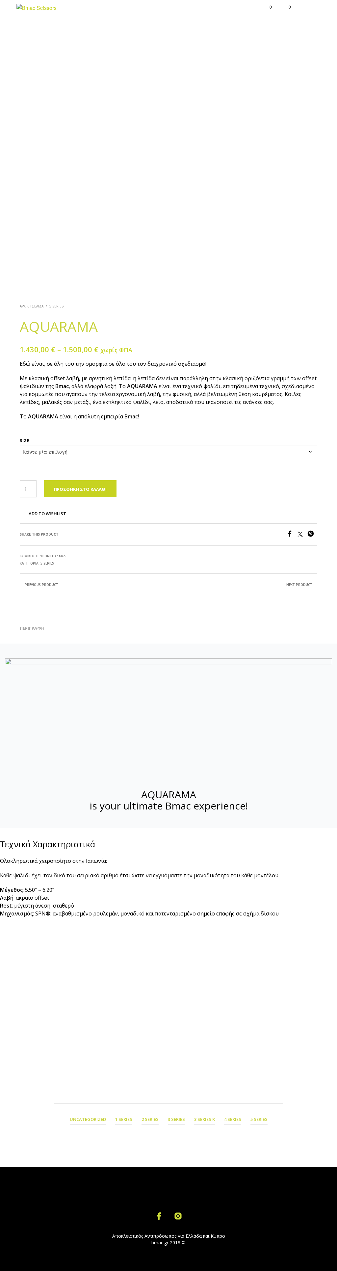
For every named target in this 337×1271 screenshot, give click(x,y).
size (24, 440)
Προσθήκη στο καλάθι (80, 489)
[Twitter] (302, 535)
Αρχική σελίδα (31, 306)
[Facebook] (292, 535)
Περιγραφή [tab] (32, 628)
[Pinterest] (312, 535)
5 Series (56, 306)
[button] (266, 7)
